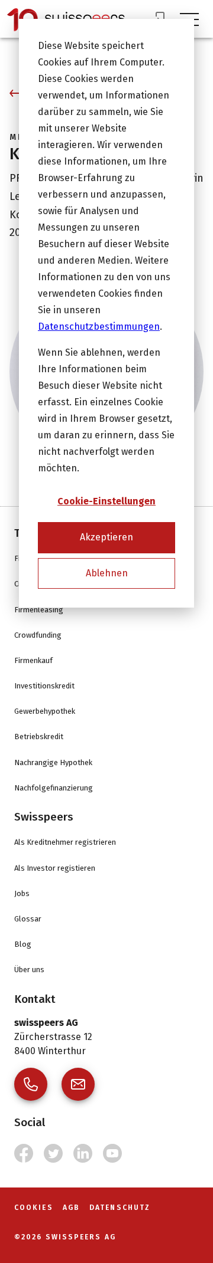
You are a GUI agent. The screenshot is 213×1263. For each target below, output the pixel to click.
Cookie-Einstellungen (106, 501)
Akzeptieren (106, 537)
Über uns (29, 969)
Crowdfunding (38, 635)
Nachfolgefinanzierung (53, 787)
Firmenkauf (33, 660)
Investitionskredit (44, 685)
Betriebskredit (38, 736)
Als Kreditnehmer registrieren (65, 842)
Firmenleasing (38, 609)
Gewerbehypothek (44, 711)
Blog (22, 944)
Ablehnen (107, 573)
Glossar (27, 918)
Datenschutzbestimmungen (99, 326)
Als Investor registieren (54, 868)
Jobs (22, 893)
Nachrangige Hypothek (53, 762)
